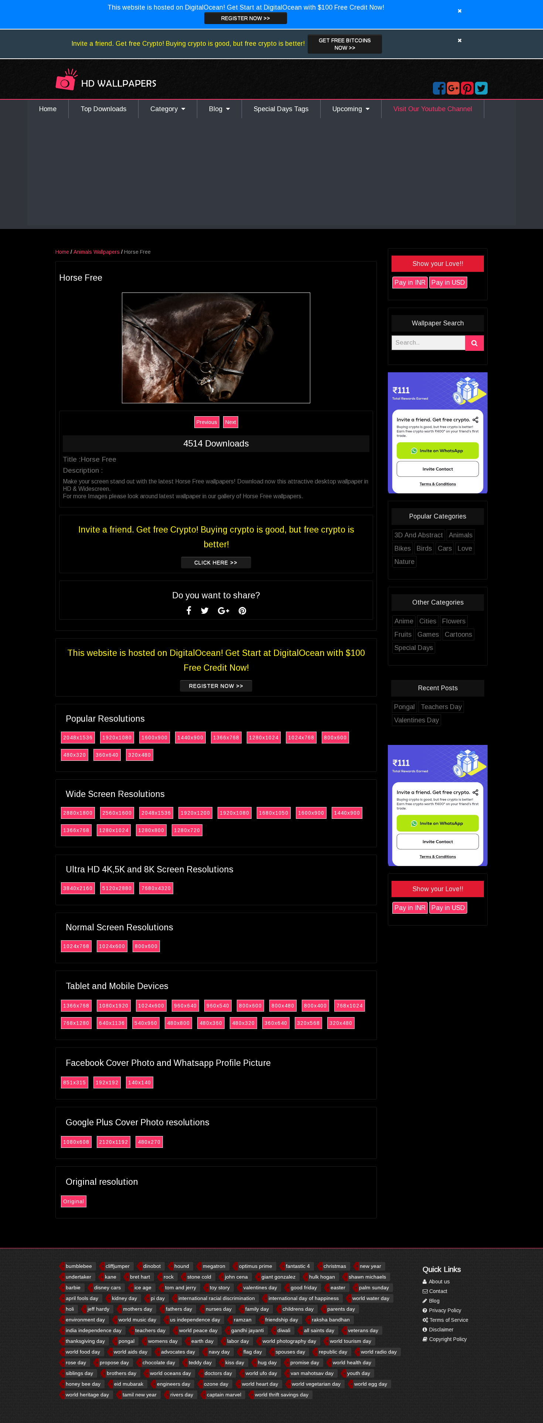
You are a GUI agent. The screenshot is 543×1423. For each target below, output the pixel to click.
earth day (202, 1341)
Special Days (414, 647)
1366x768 (226, 737)
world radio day (379, 1352)
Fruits (403, 634)
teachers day (150, 1330)
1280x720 (187, 830)
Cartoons (458, 634)
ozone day (216, 1384)
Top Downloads (103, 109)
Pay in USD (448, 282)
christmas (335, 1266)
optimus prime (255, 1266)
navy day (219, 1352)
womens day (163, 1341)
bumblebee (79, 1266)
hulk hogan (322, 1277)
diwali (283, 1330)
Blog (217, 109)
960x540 (217, 1006)
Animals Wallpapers (97, 252)
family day (257, 1309)
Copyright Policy (447, 1339)
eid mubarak (128, 1384)
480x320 (74, 755)
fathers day (179, 1309)
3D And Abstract (419, 535)
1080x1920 (114, 1006)
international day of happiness (304, 1298)
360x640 (107, 755)
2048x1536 (78, 737)
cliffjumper (118, 1266)
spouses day (290, 1352)
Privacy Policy (444, 1310)
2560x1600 (117, 813)
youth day (358, 1373)
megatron (214, 1266)
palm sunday (374, 1287)
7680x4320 (156, 888)
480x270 (149, 1142)
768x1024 (350, 1006)
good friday (304, 1287)
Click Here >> (216, 562)
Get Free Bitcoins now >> (345, 44)
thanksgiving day (85, 1341)
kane (110, 1277)
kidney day (124, 1298)
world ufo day (261, 1373)
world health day (352, 1362)
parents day (341, 1309)
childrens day (298, 1309)
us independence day (195, 1320)
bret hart (140, 1277)
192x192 (107, 1082)
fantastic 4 (298, 1266)
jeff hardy (98, 1309)
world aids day (130, 1352)
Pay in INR (410, 282)
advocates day (178, 1352)
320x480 (139, 755)
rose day (76, 1362)
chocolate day (159, 1362)
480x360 (210, 1023)
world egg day (370, 1384)
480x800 (178, 1023)
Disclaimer (441, 1330)
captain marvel (224, 1395)
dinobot (152, 1266)
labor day (238, 1341)
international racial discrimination (216, 1298)
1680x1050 (273, 813)
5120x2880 (117, 888)
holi (70, 1309)
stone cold (199, 1277)
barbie (73, 1287)
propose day (114, 1362)
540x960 (145, 1023)
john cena (236, 1277)
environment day (85, 1320)
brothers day (121, 1373)
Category (165, 109)
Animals (460, 535)
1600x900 (154, 737)
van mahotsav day (312, 1373)
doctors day (218, 1373)
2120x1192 (113, 1142)
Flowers (453, 621)
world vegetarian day (316, 1384)
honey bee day (83, 1384)
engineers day (173, 1384)
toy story (220, 1287)
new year (370, 1266)
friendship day (281, 1320)
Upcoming (349, 109)
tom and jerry (180, 1287)
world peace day (198, 1330)
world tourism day (350, 1341)
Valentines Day (416, 720)
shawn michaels (367, 1277)
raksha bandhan (331, 1320)
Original (73, 1201)
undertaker (78, 1277)
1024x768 (301, 737)
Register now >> (245, 18)
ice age (142, 1287)
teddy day (200, 1362)
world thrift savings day (281, 1395)
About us (439, 1282)
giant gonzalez (279, 1277)
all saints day (319, 1330)
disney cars (107, 1287)
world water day (370, 1298)
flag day (252, 1352)
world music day (137, 1320)
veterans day (363, 1330)
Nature (404, 561)
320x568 (308, 1023)
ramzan (243, 1320)
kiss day (234, 1362)
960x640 (185, 1006)
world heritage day (87, 1395)
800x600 (335, 737)
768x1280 (76, 1023)
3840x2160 (78, 888)
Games (428, 634)
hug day (267, 1362)
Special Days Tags (281, 109)
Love (465, 548)
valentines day (260, 1287)
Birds (424, 548)
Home (48, 109)
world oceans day (170, 1373)
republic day (333, 1352)
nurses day (219, 1309)
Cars (445, 548)
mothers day (137, 1309)
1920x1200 (195, 813)
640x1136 (112, 1023)
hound (181, 1266)
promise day (304, 1362)
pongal (126, 1341)
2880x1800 (78, 813)
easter (338, 1287)
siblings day (79, 1373)
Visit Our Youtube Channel (432, 109)
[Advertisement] (271, 173)
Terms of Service (448, 1320)
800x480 (283, 1006)
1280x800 (151, 830)
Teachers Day (441, 707)
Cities (427, 621)
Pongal (404, 707)
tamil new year (140, 1395)
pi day (158, 1298)
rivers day (181, 1395)
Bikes (403, 548)
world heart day (260, 1384)
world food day (83, 1352)
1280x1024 (264, 737)
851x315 (74, 1082)
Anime (404, 621)
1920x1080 (117, 737)
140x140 (139, 1082)
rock (169, 1277)
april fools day (82, 1298)
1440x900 (190, 737)
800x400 (315, 1006)
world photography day (289, 1341)
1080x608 (76, 1142)
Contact (437, 1291)
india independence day (94, 1330)
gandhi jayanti (247, 1330)
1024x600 (112, 946)
